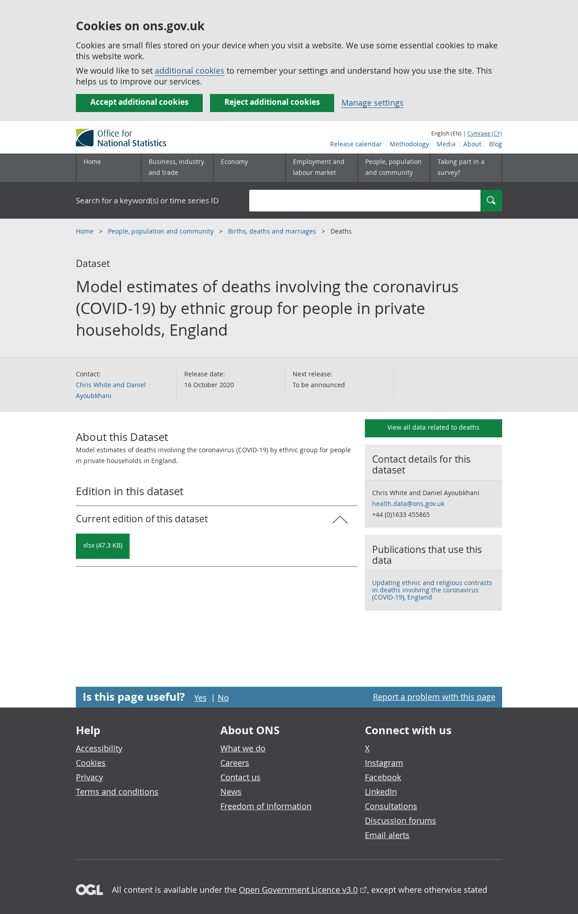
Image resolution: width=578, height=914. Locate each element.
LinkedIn (381, 791)
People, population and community (161, 231)
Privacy (89, 777)
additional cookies (189, 70)
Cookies (91, 762)
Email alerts (387, 835)
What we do (243, 748)
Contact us (240, 777)
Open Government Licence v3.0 (298, 889)
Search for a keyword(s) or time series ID (147, 200)
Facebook (383, 777)
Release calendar (356, 144)
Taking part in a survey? (461, 167)
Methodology (409, 144)
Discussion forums (400, 820)
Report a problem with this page (434, 696)
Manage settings (372, 102)
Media (446, 144)
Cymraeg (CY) (484, 133)
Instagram (384, 762)
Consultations (391, 806)
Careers (234, 762)
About (472, 144)
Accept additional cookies (139, 102)
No (223, 697)
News (231, 791)
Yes (200, 697)
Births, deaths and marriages (273, 231)
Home (92, 161)
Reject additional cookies (272, 102)
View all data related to (433, 427)
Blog (495, 144)
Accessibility (99, 748)
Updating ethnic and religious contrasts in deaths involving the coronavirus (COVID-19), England (432, 589)
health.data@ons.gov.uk (408, 503)
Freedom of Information (266, 806)
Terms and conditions (117, 791)
